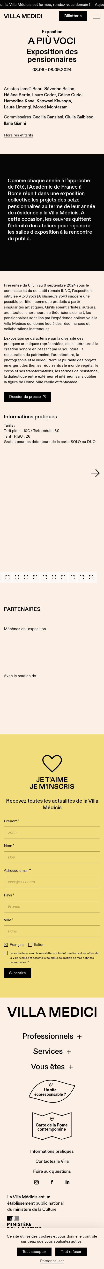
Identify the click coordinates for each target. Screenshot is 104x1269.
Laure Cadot (44, 95)
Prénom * (12, 821)
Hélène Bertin (17, 95)
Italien (39, 945)
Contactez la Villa (52, 1161)
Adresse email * (17, 870)
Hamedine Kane (19, 101)
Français (17, 945)
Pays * (9, 895)
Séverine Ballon (59, 89)
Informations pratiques (52, 1151)
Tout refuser (71, 1251)
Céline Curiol (70, 95)
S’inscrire (17, 973)
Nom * (9, 845)
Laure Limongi (17, 107)
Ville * (9, 920)
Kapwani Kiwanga (54, 101)
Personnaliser (52, 1261)
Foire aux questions (52, 1171)
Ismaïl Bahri (31, 89)
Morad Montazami (50, 107)
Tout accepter (34, 1251)
